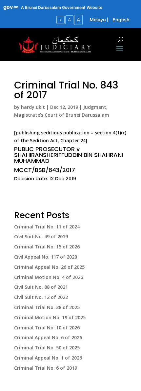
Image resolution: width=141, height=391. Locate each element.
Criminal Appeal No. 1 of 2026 (48, 358)
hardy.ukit (33, 107)
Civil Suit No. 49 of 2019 (41, 236)
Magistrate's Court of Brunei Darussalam (61, 115)
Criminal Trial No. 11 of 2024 (47, 227)
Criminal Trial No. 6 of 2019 (45, 368)
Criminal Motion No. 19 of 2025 (50, 317)
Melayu (98, 19)
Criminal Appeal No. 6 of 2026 (48, 337)
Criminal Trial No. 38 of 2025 (47, 307)
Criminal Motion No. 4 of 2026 (48, 277)
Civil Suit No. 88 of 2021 (41, 287)
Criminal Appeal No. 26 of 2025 (49, 267)
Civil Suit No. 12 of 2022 (41, 297)
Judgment (94, 107)
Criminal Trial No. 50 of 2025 (47, 347)
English (121, 19)
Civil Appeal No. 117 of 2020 (45, 257)
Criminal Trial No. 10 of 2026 (47, 327)
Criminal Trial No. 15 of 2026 (47, 247)
